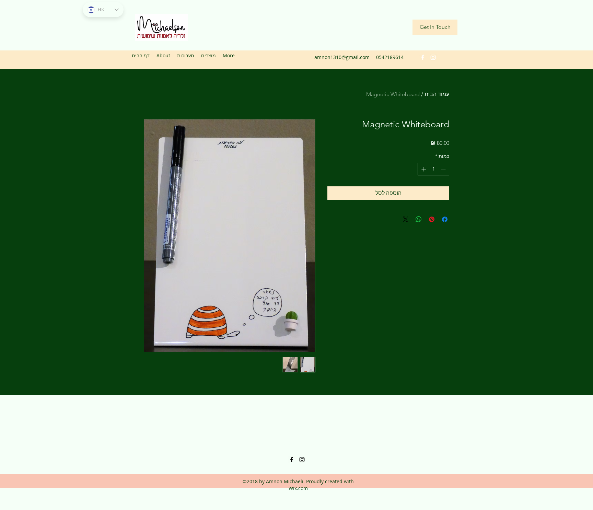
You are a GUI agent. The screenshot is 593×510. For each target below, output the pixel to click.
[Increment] (423, 169)
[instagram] (433, 57)
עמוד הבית (437, 94)
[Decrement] (444, 169)
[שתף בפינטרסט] (432, 219)
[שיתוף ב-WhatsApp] (419, 219)
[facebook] (422, 57)
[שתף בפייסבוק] (445, 219)
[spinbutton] (433, 169)
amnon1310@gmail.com (342, 57)
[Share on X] (406, 219)
